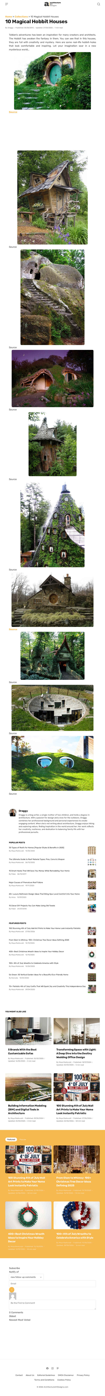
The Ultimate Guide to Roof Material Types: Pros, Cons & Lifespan (37, 859)
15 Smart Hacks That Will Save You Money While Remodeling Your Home (39, 871)
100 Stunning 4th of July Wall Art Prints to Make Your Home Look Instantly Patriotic (45, 928)
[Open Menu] (6, 4)
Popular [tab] (23, 1139)
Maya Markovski (17, 1058)
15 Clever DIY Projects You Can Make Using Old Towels (32, 906)
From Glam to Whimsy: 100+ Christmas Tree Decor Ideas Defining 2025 (39, 940)
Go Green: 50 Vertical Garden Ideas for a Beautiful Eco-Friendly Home (38, 975)
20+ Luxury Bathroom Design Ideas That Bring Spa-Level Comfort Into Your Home (44, 894)
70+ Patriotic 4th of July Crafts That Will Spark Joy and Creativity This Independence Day (47, 986)
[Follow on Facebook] (47, 1368)
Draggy (10, 28)
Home (8, 16)
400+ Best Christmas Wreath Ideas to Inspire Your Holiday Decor (36, 951)
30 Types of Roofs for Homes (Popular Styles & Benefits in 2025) (36, 848)
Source (13, 112)
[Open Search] (98, 4)
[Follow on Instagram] (52, 1368)
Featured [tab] (11, 1139)
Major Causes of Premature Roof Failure (26, 882)
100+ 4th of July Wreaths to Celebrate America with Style (33, 963)
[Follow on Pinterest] (57, 1368)
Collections (21, 16)
